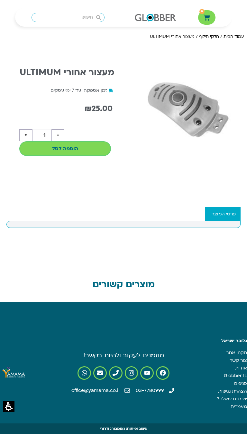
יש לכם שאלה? (232, 399)
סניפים (240, 383)
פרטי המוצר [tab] (224, 214)
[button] (8, 406)
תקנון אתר (236, 353)
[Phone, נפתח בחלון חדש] (116, 373)
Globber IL (235, 376)
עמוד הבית (234, 36)
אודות (241, 368)
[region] (197, 39)
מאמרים (239, 407)
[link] (162, 373)
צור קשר (238, 360)
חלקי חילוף (209, 36)
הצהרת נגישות (232, 391)
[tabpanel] (123, 224)
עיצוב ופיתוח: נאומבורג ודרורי (123, 428)
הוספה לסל (65, 148)
